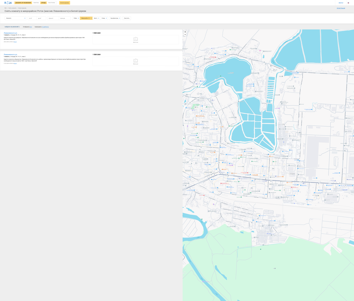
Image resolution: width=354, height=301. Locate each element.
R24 (6, 8)
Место (95, 18)
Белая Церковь (64, 2)
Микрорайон (85, 18)
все (31, 27)
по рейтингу (45, 27)
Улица (103, 18)
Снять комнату (12, 8)
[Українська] (348, 1)
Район (75, 18)
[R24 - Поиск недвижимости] (8, 2)
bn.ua (15, 41)
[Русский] (348, 2)
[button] (185, 32)
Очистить (126, 18)
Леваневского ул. (10, 33)
